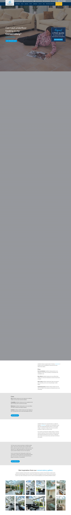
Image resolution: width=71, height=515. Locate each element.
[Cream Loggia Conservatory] (50, 495)
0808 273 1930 (62, 1)
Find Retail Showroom (50, 3)
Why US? (40, 3)
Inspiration (35, 3)
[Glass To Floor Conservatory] (15, 487)
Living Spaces (17, 3)
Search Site (54, 1)
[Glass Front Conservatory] (9, 503)
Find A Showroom (47, 1)
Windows (26, 3)
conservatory (43, 425)
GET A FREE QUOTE (59, 3)
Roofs (22, 3)
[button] (11, 41)
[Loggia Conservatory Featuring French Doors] (61, 487)
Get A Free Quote (19, 1)
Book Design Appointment (28, 1)
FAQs (44, 3)
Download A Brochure (38, 1)
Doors (30, 3)
